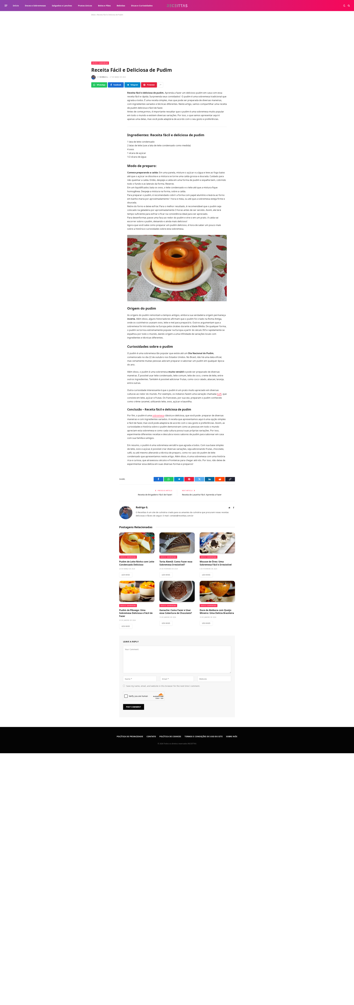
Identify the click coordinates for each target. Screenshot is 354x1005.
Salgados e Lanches (62, 5)
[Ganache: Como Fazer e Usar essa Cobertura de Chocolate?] (177, 591)
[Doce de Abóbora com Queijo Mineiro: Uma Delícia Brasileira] (217, 591)
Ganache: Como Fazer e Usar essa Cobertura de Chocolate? (175, 612)
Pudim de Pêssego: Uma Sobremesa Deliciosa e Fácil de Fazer (136, 613)
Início (16, 5)
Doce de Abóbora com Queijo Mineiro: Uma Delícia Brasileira (217, 612)
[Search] (348, 5)
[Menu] (6, 5)
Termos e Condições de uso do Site (204, 736)
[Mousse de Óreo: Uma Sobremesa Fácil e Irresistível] (217, 542)
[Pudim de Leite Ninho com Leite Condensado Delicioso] (136, 542)
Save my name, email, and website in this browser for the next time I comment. (163, 686)
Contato (151, 736)
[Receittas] (177, 5)
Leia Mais (126, 575)
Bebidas (121, 5)
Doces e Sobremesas (35, 5)
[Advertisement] (177, 41)
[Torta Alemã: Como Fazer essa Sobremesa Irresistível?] (177, 542)
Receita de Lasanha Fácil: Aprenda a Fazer (202, 494)
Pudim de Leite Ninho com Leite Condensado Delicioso (136, 563)
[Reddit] (97, 138)
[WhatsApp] (97, 107)
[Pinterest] (97, 131)
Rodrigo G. (104, 77)
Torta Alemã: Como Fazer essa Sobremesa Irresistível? (175, 563)
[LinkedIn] (97, 125)
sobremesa (158, 415)
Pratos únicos (85, 5)
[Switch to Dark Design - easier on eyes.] (344, 5)
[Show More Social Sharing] (160, 85)
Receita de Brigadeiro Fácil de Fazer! (155, 494)
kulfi (219, 393)
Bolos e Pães (104, 5)
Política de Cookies (170, 736)
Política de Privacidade (130, 736)
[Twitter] (97, 113)
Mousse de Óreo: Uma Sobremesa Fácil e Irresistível (216, 563)
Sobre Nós (231, 736)
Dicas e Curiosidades (142, 5)
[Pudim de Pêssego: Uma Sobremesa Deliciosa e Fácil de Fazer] (136, 591)
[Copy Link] (97, 144)
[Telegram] (97, 119)
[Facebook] (97, 100)
